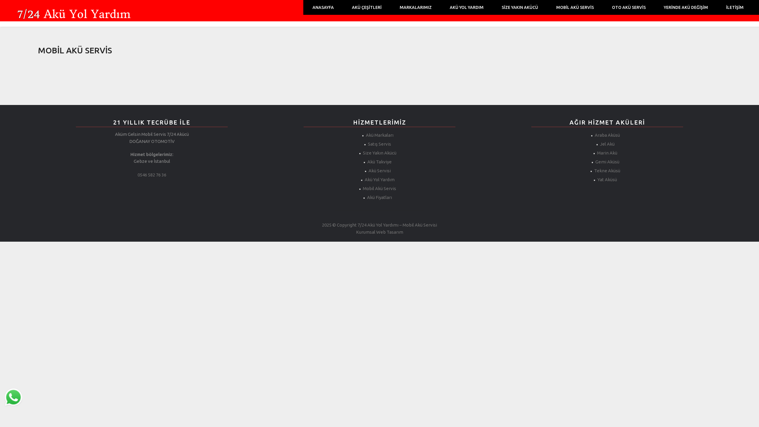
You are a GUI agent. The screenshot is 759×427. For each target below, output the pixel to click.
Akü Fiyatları (379, 197)
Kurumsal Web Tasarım (379, 232)
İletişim (735, 7)
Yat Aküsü (607, 179)
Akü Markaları (379, 135)
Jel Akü (607, 143)
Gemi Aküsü (607, 161)
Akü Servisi (380, 170)
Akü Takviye (379, 161)
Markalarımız (416, 7)
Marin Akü (607, 152)
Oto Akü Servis (629, 7)
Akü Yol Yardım (467, 7)
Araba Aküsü (607, 135)
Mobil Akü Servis (575, 7)
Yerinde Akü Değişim (686, 7)
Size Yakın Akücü (520, 7)
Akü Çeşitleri (367, 7)
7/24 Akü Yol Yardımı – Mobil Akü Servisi (397, 224)
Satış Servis (379, 143)
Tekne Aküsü (607, 170)
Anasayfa (323, 7)
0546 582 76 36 (152, 174)
